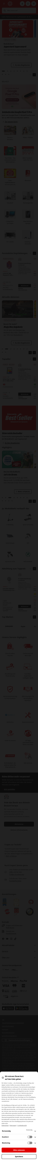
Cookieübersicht (22, 1125)
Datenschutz (5, 1125)
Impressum (13, 1125)
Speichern (19, 1156)
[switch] (29, 1137)
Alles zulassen (19, 1150)
